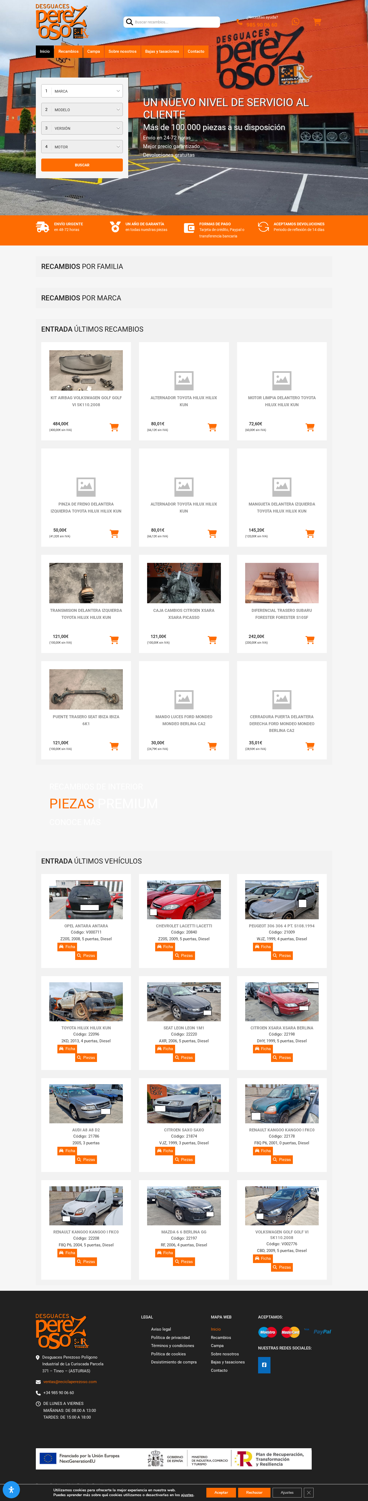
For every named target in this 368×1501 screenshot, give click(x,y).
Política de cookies (168, 1354)
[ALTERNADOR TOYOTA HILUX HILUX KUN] (184, 381)
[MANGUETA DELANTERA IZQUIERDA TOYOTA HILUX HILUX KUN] (282, 487)
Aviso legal (161, 1329)
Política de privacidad (170, 1337)
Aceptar (221, 1492)
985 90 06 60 (262, 25)
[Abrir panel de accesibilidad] (11, 1489)
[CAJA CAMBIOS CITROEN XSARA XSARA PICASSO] (184, 590)
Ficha (70, 947)
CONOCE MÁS (75, 822)
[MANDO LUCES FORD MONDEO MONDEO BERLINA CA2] (184, 700)
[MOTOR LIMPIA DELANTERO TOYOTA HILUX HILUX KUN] (282, 381)
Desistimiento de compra (174, 1362)
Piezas (89, 955)
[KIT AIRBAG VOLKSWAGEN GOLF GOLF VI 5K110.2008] (86, 377)
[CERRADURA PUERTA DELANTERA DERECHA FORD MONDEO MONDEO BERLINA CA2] (282, 700)
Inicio (45, 51)
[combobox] (82, 90)
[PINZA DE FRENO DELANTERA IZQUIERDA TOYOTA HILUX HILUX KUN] (86, 487)
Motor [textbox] (61, 147)
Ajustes (287, 1492)
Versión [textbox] (62, 128)
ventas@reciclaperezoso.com (70, 1381)
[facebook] (264, 1365)
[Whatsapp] (295, 22)
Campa (93, 51)
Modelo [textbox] (62, 110)
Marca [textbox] (61, 91)
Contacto (196, 51)
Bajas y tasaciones (162, 51)
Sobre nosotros (123, 51)
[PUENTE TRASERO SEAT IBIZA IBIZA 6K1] (86, 696)
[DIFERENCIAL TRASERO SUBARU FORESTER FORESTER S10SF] (282, 583)
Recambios (68, 51)
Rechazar (254, 1492)
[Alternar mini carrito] (317, 22)
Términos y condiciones (172, 1345)
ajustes (187, 1495)
